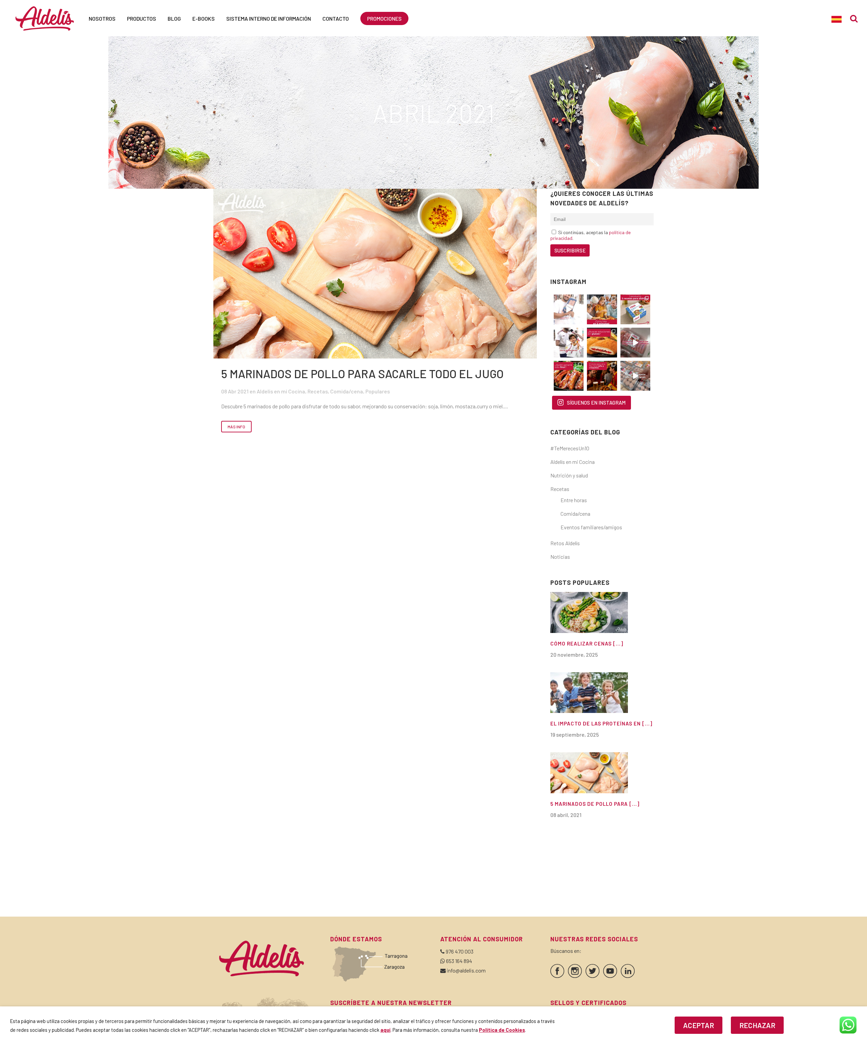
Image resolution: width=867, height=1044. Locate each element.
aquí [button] (385, 1030)
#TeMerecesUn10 (569, 448)
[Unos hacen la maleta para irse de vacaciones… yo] (635, 342)
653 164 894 (459, 961)
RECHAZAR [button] (757, 1025)
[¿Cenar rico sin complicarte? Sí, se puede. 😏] (602, 309)
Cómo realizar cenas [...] (586, 643)
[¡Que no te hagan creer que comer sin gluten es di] (602, 342)
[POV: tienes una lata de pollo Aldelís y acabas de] (635, 309)
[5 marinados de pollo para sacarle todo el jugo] (375, 274)
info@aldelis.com (466, 970)
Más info (236, 426)
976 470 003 (459, 951)
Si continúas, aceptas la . (590, 235)
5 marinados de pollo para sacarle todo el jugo (362, 374)
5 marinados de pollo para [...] (594, 804)
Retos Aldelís (565, 543)
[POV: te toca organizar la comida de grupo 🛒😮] (635, 376)
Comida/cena (346, 391)
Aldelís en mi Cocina (281, 391)
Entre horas (574, 500)
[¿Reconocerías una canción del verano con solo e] (569, 309)
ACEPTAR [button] (698, 1025)
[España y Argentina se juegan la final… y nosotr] (602, 376)
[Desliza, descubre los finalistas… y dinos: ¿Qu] (569, 376)
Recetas (318, 391)
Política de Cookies (502, 1030)
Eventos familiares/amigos (591, 527)
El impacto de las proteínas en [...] (601, 723)
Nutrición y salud (569, 475)
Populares (377, 391)
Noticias (560, 556)
